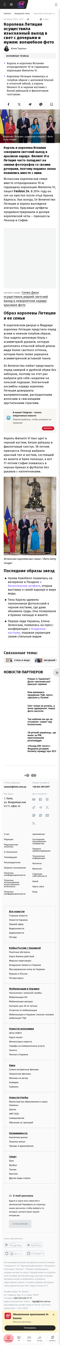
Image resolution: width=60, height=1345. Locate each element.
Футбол (13, 1159)
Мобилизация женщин (21, 996)
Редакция (8, 834)
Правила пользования (15, 862)
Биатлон (13, 1168)
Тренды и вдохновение (21, 1140)
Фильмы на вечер (18, 1072)
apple (35, 1239)
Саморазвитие (16, 1112)
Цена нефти (15, 1027)
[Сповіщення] (56, 4)
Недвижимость (18, 1127)
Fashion (8, 14)
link (34, 794)
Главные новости (18, 910)
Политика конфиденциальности (14, 869)
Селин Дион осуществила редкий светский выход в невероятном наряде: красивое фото (26, 293)
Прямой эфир (16, 918)
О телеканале (10, 846)
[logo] (21, 4)
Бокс (11, 1155)
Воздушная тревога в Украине (25, 959)
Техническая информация (38, 852)
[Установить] (30, 1321)
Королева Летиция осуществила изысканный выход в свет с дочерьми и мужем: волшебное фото (44, 14)
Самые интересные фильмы (24, 1064)
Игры (35, 886)
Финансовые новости (20, 1036)
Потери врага (16, 972)
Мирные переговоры (20, 955)
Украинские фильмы (20, 1068)
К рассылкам (20, 1218)
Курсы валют (16, 1031)
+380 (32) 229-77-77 (22, 1292)
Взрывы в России (18, 968)
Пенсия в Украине (18, 1049)
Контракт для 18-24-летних (23, 1000)
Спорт (12, 1151)
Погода (13, 931)
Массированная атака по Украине (27, 963)
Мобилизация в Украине (24, 983)
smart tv (13, 1248)
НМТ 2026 (14, 1108)
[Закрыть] (53, 1314)
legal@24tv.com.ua (41, 1296)
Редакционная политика (11, 840)
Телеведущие (10, 852)
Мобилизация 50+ (18, 991)
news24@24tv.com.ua (15, 781)
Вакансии (37, 863)
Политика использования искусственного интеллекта (11, 878)
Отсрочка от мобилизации (23, 1004)
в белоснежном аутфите (25, 578)
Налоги (13, 1044)
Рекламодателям (12, 857)
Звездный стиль (22, 14)
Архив (35, 876)
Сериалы (13, 1081)
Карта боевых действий (21, 950)
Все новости (16, 905)
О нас (6, 829)
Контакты (37, 858)
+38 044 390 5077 (41, 781)
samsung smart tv (35, 1248)
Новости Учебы (18, 1091)
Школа (12, 1104)
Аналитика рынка (18, 1131)
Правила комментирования (41, 844)
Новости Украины (18, 914)
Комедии (13, 1076)
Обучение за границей (21, 1117)
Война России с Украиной (25, 942)
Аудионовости (16, 927)
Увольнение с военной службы (25, 987)
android (13, 1239)
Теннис (13, 1164)
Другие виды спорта (19, 1172)
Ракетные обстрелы (19, 946)
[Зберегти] (51, 104)
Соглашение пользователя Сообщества (39, 836)
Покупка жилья (17, 1136)
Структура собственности (39, 869)
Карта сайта (38, 881)
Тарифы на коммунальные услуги (27, 1040)
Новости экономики (21, 1023)
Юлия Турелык (18, 48)
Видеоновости (16, 923)
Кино (12, 1059)
